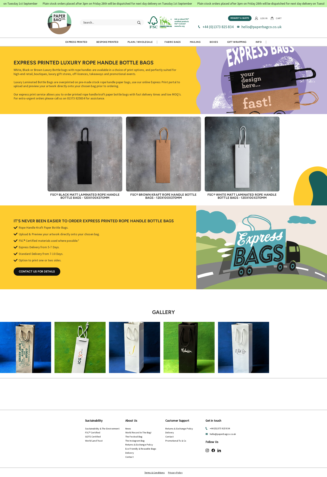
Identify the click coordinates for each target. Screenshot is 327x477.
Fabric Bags (173, 42)
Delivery (129, 452)
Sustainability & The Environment (102, 428)
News (128, 428)
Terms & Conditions (154, 472)
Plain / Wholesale (140, 42)
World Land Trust (94, 440)
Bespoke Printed (107, 42)
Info (259, 42)
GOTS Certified (93, 436)
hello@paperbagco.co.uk (261, 26)
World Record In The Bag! (138, 432)
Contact (129, 456)
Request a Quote (239, 18)
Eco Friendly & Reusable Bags (140, 448)
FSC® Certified (92, 432)
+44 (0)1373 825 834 (218, 26)
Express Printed (76, 42)
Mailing (195, 42)
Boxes (214, 42)
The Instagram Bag (135, 440)
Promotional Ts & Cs (175, 440)
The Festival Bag (134, 436)
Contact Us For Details (37, 271)
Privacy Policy (175, 472)
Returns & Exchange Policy (139, 444)
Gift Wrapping (236, 42)
